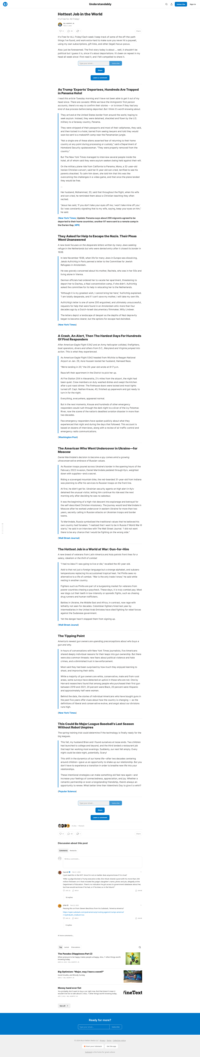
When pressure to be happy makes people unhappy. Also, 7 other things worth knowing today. (89, 958)
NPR (77, 225)
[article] (100, 959)
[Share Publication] (171, 4)
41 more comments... (66, 935)
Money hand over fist (69, 988)
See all (62, 1006)
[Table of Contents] (2, 528)
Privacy (102, 1040)
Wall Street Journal (69, 538)
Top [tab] (60, 947)
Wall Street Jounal (68, 625)
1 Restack (81, 826)
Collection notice (119, 1040)
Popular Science (67, 791)
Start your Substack (94, 1046)
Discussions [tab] (75, 947)
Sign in (193, 4)
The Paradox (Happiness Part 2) (75, 953)
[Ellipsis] (141, 872)
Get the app (111, 1046)
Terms (109, 1040)
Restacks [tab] (73, 851)
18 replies (69, 897)
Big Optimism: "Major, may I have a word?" (81, 971)
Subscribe (181, 4)
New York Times (67, 218)
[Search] (166, 4)
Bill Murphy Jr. (68, 23)
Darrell (65, 872)
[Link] (54, 91)
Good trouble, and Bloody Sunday (71, 975)
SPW (65, 905)
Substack (88, 1052)
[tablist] (68, 850)
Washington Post (68, 437)
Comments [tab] (63, 851)
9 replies (69, 925)
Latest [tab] (66, 947)
